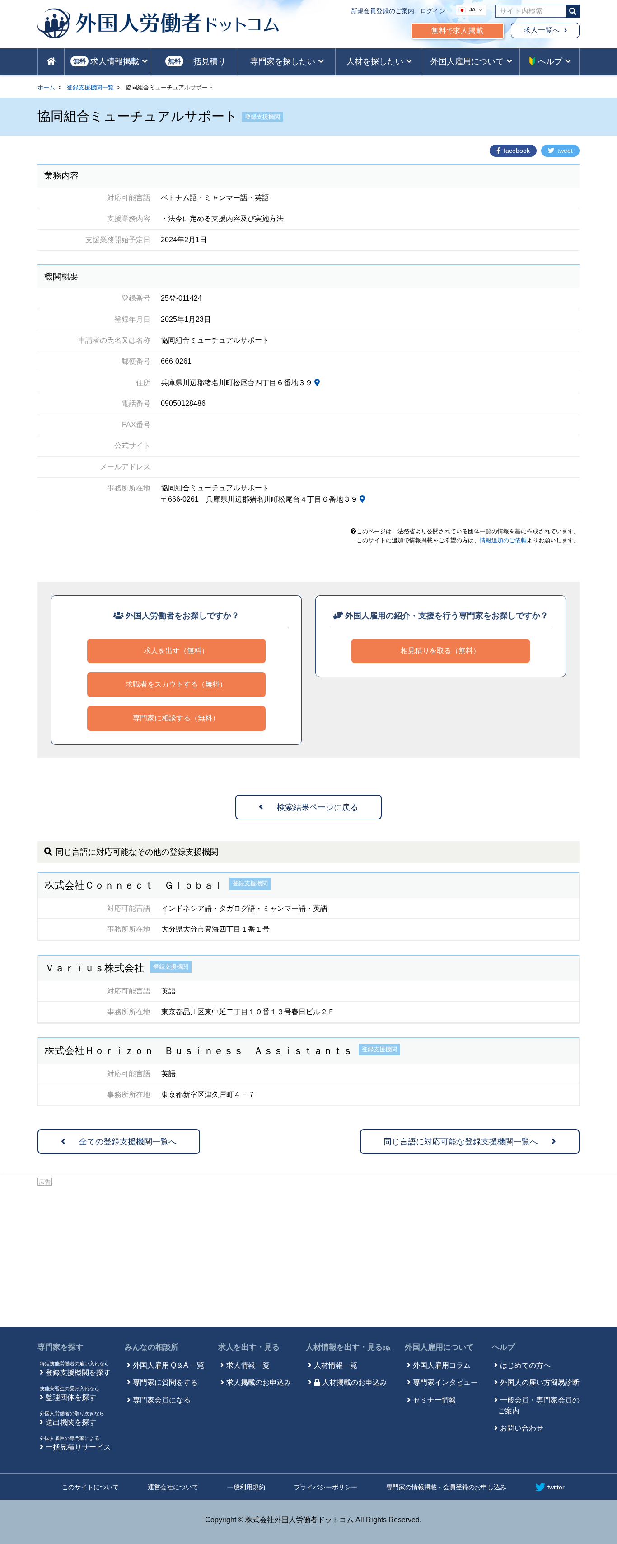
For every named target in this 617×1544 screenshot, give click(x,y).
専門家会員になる (162, 1400)
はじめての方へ (525, 1365)
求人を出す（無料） (176, 650)
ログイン (432, 10)
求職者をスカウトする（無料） (176, 684)
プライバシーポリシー (325, 1487)
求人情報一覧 (248, 1365)
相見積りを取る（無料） (440, 650)
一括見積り (197, 61)
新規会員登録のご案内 (382, 10)
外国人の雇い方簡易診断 (540, 1382)
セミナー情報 (434, 1400)
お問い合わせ (521, 1428)
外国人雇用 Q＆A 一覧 (168, 1365)
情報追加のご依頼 (503, 540)
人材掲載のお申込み (354, 1382)
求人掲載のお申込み (258, 1382)
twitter (556, 1487)
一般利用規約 (246, 1487)
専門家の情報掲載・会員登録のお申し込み (446, 1487)
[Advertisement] (308, 1254)
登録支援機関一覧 (90, 87)
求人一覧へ (542, 30)
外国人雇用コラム (442, 1365)
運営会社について (173, 1487)
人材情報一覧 (335, 1365)
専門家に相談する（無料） (176, 718)
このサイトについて (90, 1487)
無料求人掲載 (457, 30)
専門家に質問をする (165, 1382)
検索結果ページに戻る (317, 807)
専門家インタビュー (445, 1382)
